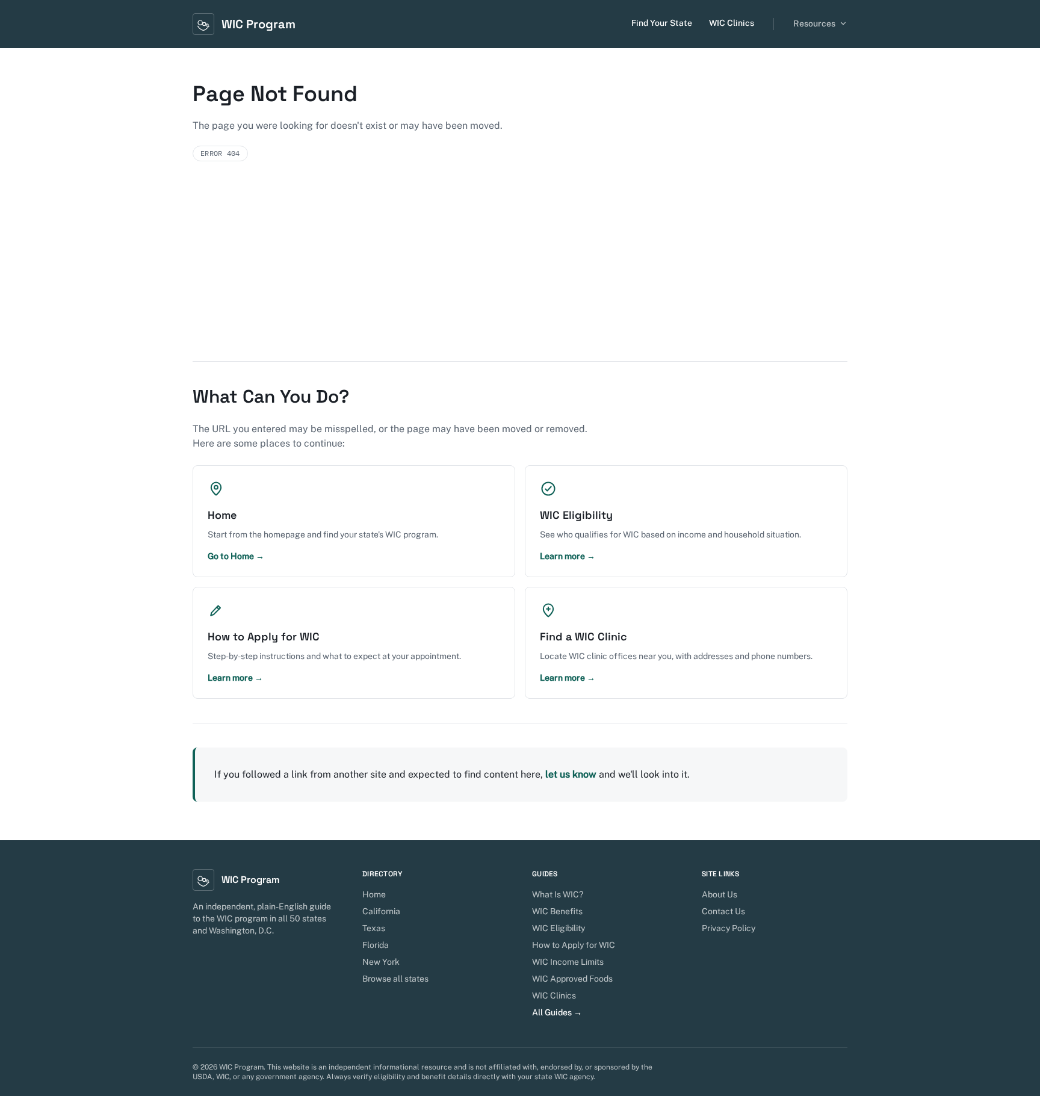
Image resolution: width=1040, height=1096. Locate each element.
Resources (814, 23)
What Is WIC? (557, 894)
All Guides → (557, 1012)
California (381, 911)
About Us (719, 894)
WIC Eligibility (558, 928)
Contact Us (723, 911)
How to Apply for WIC (573, 945)
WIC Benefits (557, 911)
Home (374, 894)
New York (381, 962)
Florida (375, 945)
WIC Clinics (731, 23)
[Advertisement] (520, 271)
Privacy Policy (728, 928)
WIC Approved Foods (572, 978)
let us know (570, 774)
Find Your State (661, 23)
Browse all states (395, 978)
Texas (373, 928)
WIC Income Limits (568, 962)
